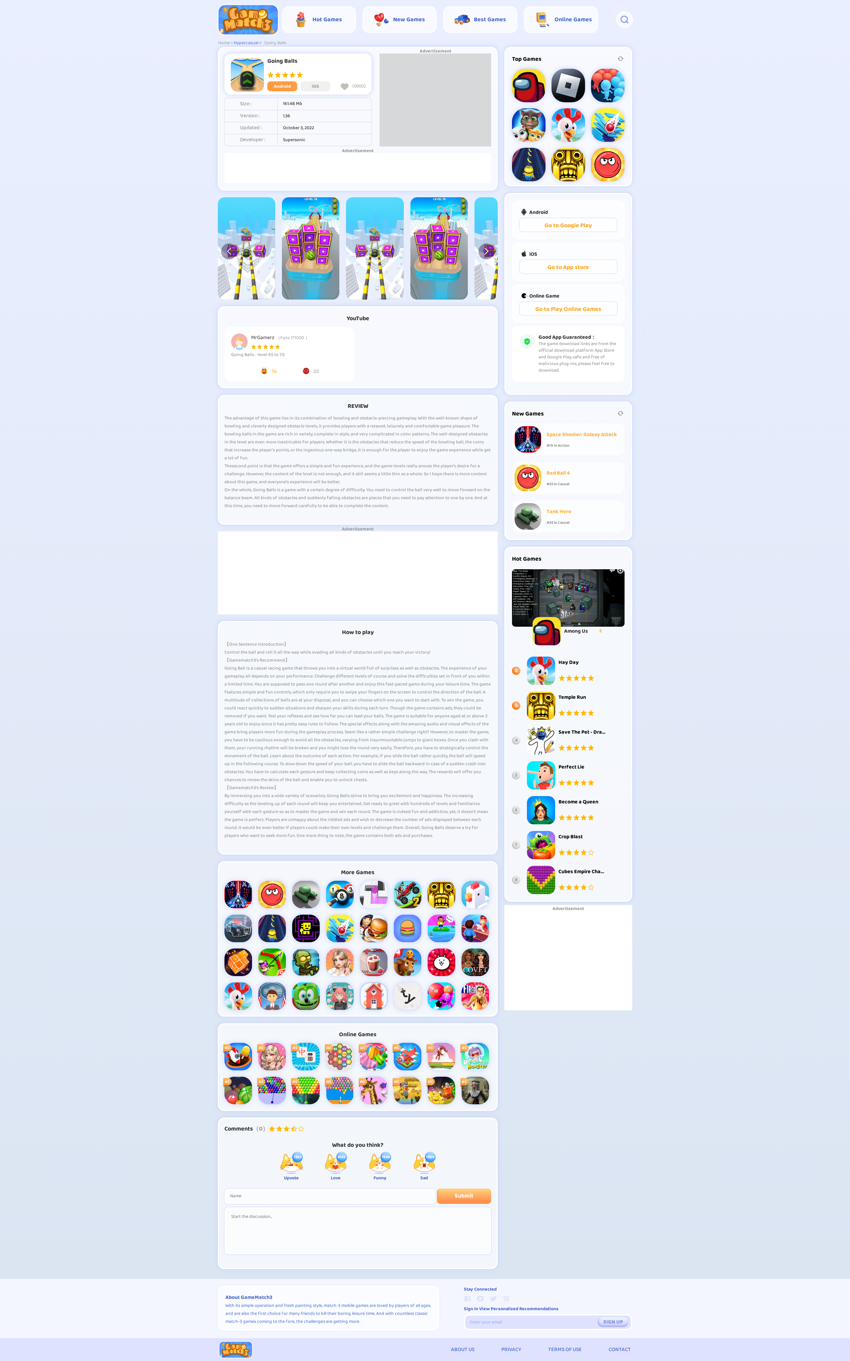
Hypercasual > (247, 43)
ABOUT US (462, 1349)
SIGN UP (613, 1322)
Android (282, 86)
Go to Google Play (568, 225)
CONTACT (620, 1349)
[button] (229, 251)
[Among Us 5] (568, 598)
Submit (464, 1196)
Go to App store (568, 267)
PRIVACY (511, 1349)
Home (224, 43)
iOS (315, 86)
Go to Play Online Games (568, 309)
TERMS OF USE (565, 1349)
